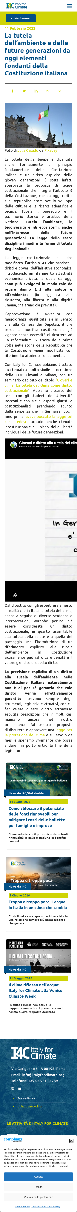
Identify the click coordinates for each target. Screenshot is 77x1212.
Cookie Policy (22, 1206)
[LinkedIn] (36, 91)
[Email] (59, 91)
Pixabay (50, 150)
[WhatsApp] (48, 91)
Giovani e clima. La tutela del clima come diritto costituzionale (38, 385)
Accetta (38, 1176)
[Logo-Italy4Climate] (16, 4)
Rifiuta (38, 1186)
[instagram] (12, 1088)
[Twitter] (24, 91)
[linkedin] (19, 1088)
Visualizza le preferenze (38, 1197)
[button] (71, 1141)
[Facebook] (12, 91)
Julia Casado (28, 150)
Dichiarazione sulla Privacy (46, 1206)
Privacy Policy (26, 1098)
